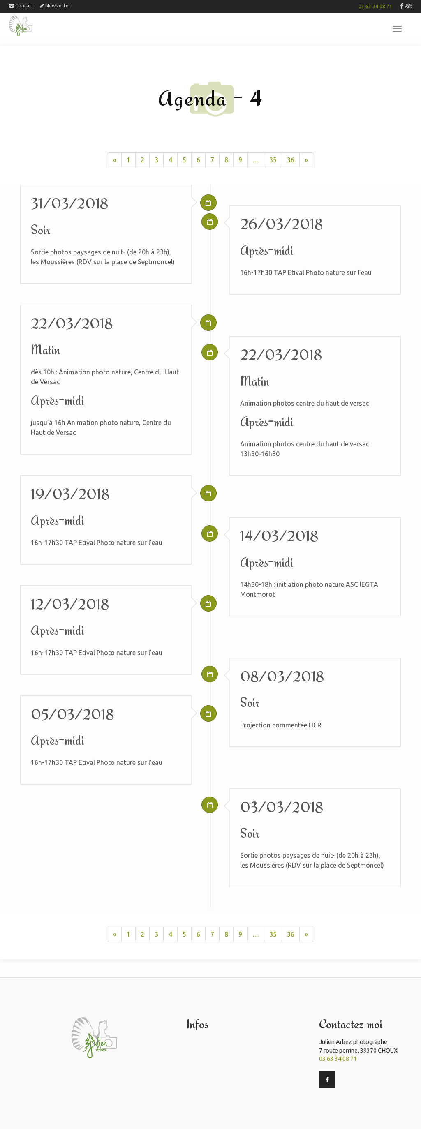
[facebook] (401, 6)
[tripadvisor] (408, 6)
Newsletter (57, 5)
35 (273, 160)
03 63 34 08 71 (375, 6)
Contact (24, 5)
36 (290, 160)
